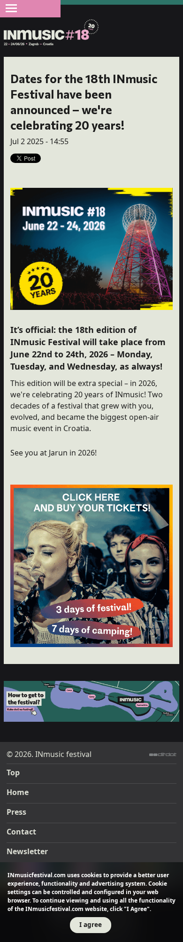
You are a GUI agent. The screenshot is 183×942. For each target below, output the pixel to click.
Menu (11, 8)
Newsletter (27, 851)
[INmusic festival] (51, 33)
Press (16, 812)
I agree (90, 924)
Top (13, 772)
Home (18, 792)
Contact (21, 831)
